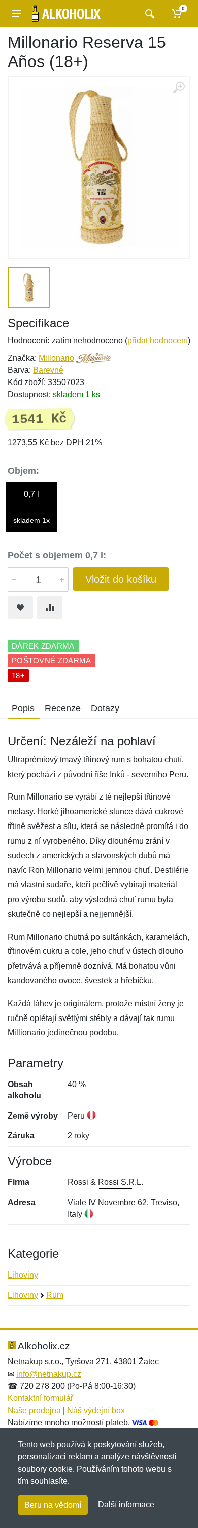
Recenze (63, 708)
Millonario (56, 358)
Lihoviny (23, 1274)
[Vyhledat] (148, 13)
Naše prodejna (34, 1410)
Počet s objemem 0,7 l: (57, 555)
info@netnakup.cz (48, 1374)
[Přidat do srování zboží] (49, 607)
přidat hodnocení (157, 340)
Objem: (23, 471)
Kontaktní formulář (40, 1398)
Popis (23, 708)
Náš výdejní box (96, 1410)
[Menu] (17, 14)
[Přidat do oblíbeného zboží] (20, 607)
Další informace (126, 1504)
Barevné (48, 370)
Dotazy (105, 708)
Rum (54, 1295)
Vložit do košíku (120, 579)
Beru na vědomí (52, 1505)
